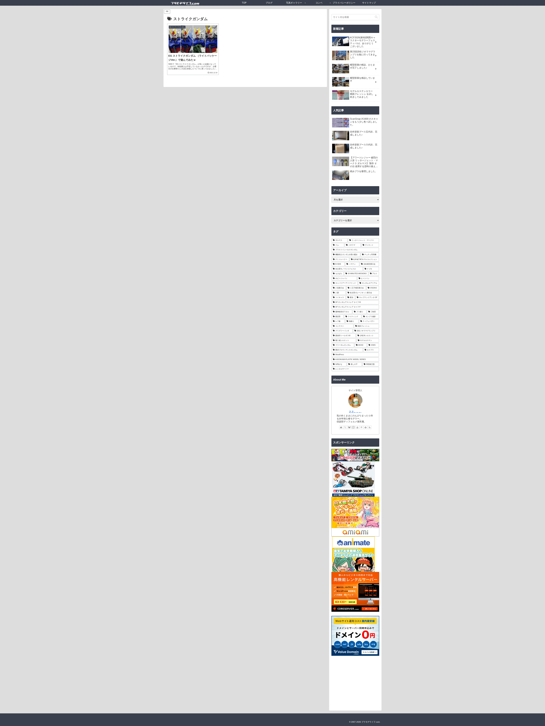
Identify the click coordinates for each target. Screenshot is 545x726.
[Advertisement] (355, 684)
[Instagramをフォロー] (353, 427)
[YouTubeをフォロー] (357, 427)
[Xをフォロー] (345, 427)
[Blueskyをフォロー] (349, 427)
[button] (376, 17)
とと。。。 (355, 411)
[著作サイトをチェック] (341, 427)
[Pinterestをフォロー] (361, 427)
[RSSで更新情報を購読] (369, 427)
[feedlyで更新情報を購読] (365, 427)
